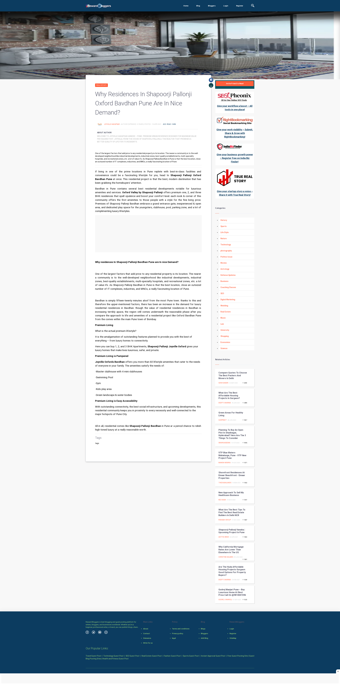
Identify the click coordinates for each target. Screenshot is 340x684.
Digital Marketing (227, 299)
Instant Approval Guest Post (213, 656)
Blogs (203, 629)
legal (174, 638)
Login (225, 6)
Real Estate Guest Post (152, 656)
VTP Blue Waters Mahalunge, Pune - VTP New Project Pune (232, 455)
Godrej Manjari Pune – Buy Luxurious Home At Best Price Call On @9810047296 (232, 592)
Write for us (148, 643)
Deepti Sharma (224, 403)
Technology (225, 245)
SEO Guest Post (132, 656)
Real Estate (101, 85)
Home (185, 6)
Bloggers (211, 6)
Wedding (224, 306)
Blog (198, 6)
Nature (223, 238)
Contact (146, 633)
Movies (223, 263)
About (145, 629)
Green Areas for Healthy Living (230, 414)
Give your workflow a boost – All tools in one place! (234, 108)
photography (226, 251)
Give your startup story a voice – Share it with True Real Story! (235, 193)
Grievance (147, 638)
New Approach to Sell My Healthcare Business (231, 494)
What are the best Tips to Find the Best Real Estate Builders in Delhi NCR (231, 512)
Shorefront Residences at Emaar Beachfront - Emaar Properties (231, 475)
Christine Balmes (225, 557)
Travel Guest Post (93, 656)
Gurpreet (222, 420)
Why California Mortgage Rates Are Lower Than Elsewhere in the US (231, 550)
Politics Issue (226, 257)
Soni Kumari (223, 383)
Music (223, 318)
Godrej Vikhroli (225, 600)
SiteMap (233, 638)
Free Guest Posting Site (238, 656)
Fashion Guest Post (172, 656)
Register (239, 6)
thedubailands (224, 483)
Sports (223, 226)
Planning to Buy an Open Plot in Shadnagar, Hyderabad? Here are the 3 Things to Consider (232, 434)
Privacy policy (177, 633)
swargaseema (224, 443)
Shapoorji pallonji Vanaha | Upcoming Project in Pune (231, 531)
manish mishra (224, 463)
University (224, 330)
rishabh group (224, 520)
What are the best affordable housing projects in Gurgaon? (229, 396)
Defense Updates (228, 275)
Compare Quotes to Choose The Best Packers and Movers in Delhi (232, 375)
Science (223, 348)
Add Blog (204, 638)
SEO (222, 293)
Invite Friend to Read (234, 84)
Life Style (224, 232)
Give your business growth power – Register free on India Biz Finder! (235, 158)
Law (222, 324)
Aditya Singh (223, 537)
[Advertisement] (148, 233)
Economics (225, 342)
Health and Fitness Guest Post (116, 659)
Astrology (224, 269)
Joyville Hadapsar (112, 124)
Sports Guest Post (191, 656)
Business (224, 281)
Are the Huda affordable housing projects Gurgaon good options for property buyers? (232, 571)
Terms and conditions (180, 629)
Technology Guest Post (113, 656)
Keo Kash (222, 500)
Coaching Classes (228, 287)
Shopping (224, 336)
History (223, 220)
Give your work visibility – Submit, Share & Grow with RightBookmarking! (234, 133)
